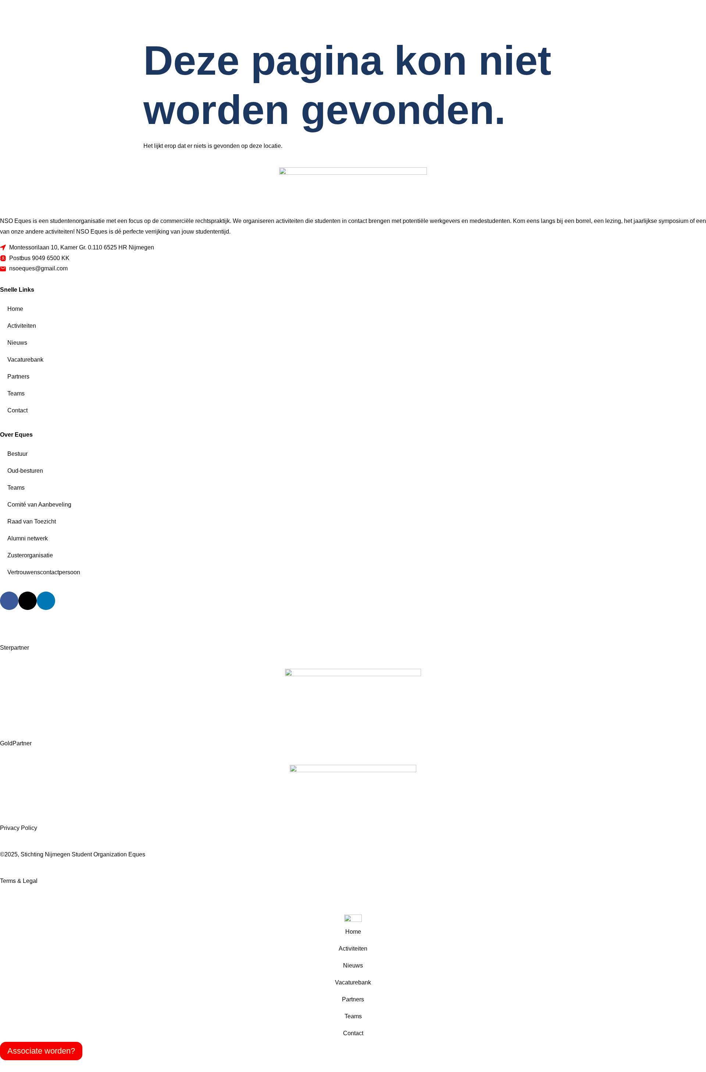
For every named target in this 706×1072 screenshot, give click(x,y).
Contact (17, 410)
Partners (18, 376)
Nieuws (17, 343)
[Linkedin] (46, 601)
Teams (16, 393)
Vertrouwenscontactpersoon (43, 572)
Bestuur (17, 454)
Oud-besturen (25, 471)
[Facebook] (9, 601)
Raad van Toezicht (31, 521)
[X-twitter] (27, 601)
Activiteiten (21, 326)
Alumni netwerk (27, 538)
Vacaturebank (25, 359)
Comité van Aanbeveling (39, 504)
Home (15, 309)
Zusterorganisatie (30, 555)
